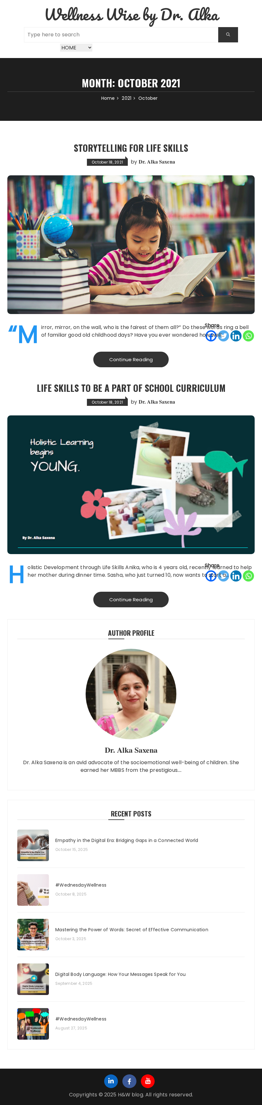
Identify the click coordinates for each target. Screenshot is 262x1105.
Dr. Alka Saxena (157, 161)
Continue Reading (131, 359)
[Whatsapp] (248, 335)
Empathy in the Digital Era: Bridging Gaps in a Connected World (126, 841)
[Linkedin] (236, 335)
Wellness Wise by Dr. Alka (131, 14)
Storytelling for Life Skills (131, 147)
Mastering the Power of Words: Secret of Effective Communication (131, 930)
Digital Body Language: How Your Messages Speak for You (120, 974)
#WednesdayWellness (80, 885)
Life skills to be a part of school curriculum (131, 387)
